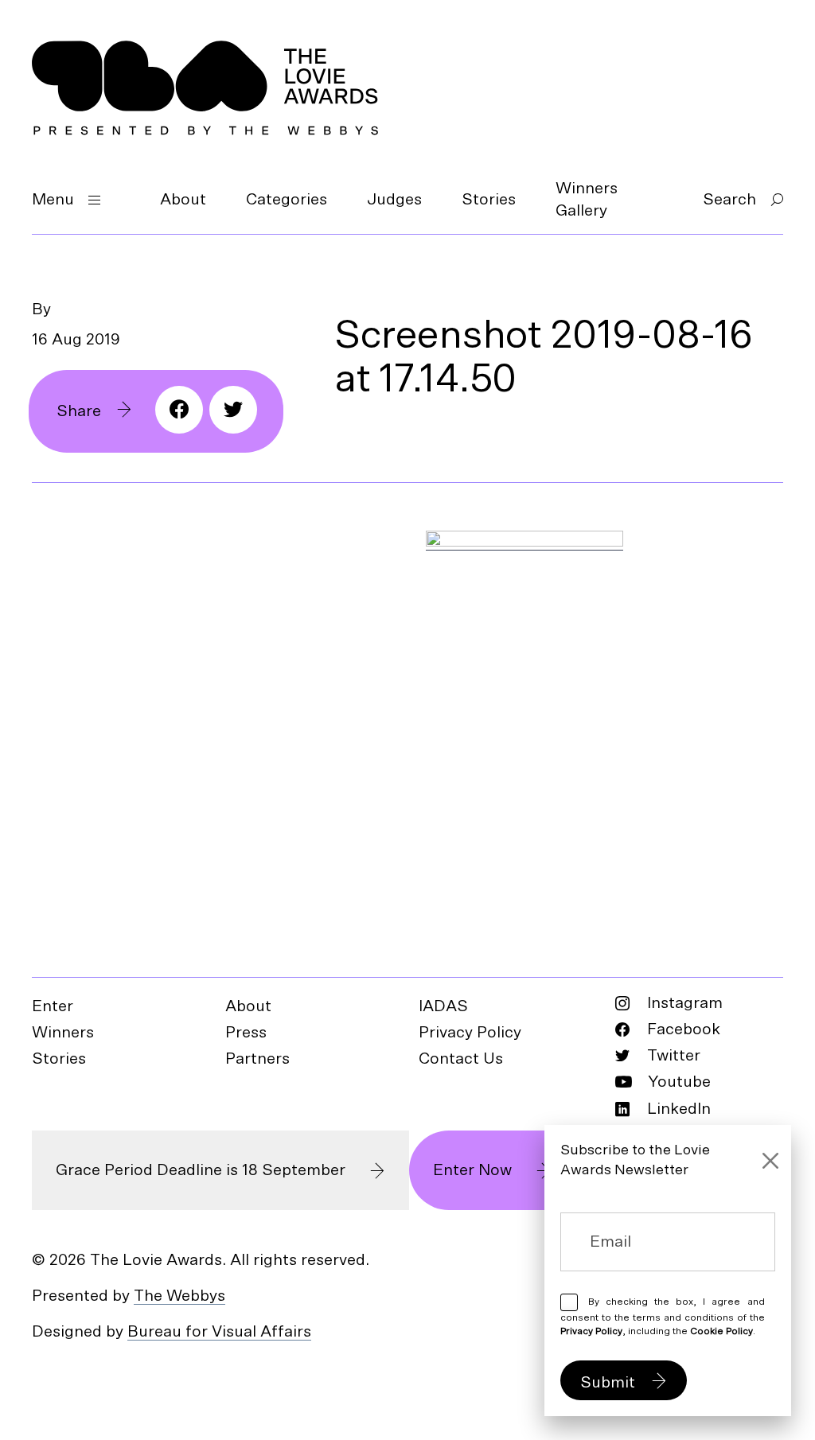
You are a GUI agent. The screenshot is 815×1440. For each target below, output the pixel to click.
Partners (257, 1059)
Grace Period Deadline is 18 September (200, 1170)
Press (246, 1033)
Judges (394, 200)
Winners (63, 1033)
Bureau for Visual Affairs (219, 1332)
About (183, 200)
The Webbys (179, 1296)
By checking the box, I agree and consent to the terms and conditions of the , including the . (662, 1316)
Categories (286, 200)
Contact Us (461, 1059)
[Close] (770, 1161)
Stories (489, 200)
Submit (607, 1383)
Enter (52, 1006)
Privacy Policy (470, 1033)
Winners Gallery (587, 200)
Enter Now (472, 1170)
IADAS (443, 1006)
